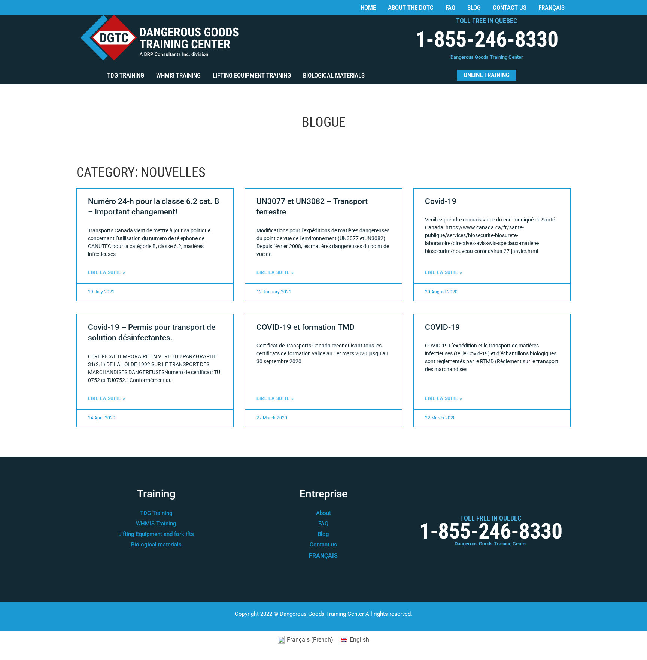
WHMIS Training (178, 75)
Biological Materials (334, 75)
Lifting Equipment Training (252, 75)
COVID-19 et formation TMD (305, 327)
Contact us (509, 7)
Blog (474, 7)
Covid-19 (440, 201)
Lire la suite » (106, 272)
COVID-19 (442, 327)
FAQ (450, 7)
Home (368, 7)
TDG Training (125, 75)
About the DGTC (411, 7)
